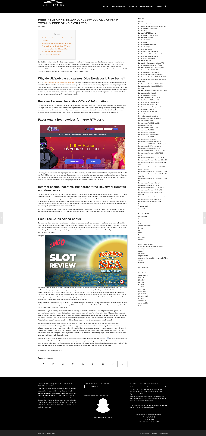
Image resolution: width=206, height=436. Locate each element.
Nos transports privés (147, 407)
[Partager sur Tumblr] (93, 364)
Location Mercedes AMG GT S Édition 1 (150, 65)
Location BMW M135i (145, 49)
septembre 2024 (143, 275)
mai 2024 (141, 284)
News (140, 235)
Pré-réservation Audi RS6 (146, 125)
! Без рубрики (142, 216)
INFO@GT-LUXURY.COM (151, 421)
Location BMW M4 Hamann (146, 58)
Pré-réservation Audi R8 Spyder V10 (149, 118)
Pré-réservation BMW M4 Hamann (149, 148)
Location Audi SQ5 (144, 47)
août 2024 (141, 277)
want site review (143, 267)
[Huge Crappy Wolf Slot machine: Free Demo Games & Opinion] (1, 218)
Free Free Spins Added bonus (51, 54)
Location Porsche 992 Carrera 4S (148, 100)
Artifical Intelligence (144, 225)
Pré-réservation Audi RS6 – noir (148, 128)
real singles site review (145, 249)
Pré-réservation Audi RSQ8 (146, 132)
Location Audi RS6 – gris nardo (148, 35)
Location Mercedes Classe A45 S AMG (150, 74)
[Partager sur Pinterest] (73, 364)
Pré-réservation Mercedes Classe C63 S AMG (152, 171)
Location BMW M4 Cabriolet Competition (151, 54)
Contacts (141, 21)
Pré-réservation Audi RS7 (146, 130)
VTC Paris (141, 208)
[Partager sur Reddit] (112, 364)
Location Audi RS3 (144, 31)
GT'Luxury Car (92, 387)
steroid (140, 260)
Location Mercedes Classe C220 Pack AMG (152, 77)
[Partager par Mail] (122, 364)
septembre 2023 (143, 303)
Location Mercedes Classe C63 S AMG (150, 84)
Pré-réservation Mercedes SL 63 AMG (150, 190)
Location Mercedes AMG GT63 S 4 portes (151, 68)
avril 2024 (141, 287)
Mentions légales (143, 114)
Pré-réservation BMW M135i (147, 139)
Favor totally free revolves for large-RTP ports (56, 46)
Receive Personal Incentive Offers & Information (57, 43)
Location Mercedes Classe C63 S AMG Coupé (152, 91)
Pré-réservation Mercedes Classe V (149, 185)
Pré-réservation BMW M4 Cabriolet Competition (153, 144)
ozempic (141, 239)
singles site (141, 253)
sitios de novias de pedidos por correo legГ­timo (153, 258)
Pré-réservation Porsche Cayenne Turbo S (151, 197)
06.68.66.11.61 (149, 419)
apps (139, 223)
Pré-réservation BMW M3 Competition (150, 141)
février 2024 (142, 291)
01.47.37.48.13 (150, 417)
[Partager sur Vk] (103, 364)
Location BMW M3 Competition (148, 51)
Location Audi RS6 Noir (145, 38)
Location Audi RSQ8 (144, 42)
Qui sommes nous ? (144, 204)
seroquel (141, 251)
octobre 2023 (142, 301)
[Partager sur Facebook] (43, 364)
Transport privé (143, 206)
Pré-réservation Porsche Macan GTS (149, 199)
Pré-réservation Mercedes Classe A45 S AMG (152, 160)
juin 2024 (141, 282)
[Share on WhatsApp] (63, 364)
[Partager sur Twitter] (53, 364)
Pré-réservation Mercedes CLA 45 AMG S (151, 157)
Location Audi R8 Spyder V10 (147, 28)
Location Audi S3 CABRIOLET (147, 44)
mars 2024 (141, 289)
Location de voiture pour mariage (148, 405)
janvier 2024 (142, 294)
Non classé (41, 26)
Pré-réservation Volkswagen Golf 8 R (149, 201)
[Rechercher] (166, 6)
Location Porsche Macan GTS (147, 104)
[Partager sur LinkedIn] (83, 364)
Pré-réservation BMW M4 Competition (150, 146)
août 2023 (141, 305)
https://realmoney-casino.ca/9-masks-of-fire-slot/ (59, 82)
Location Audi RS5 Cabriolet (147, 33)
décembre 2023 (143, 296)
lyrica (140, 232)
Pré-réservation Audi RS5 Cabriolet (149, 123)
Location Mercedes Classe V (147, 95)
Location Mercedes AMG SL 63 (148, 70)
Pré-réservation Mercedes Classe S (149, 183)
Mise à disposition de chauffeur (148, 116)
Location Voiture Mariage (146, 109)
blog (139, 230)
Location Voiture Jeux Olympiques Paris (150, 107)
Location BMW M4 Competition (148, 56)
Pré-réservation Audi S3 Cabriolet (148, 134)
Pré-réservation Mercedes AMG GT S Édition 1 (152, 151)
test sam (141, 262)
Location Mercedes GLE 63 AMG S (149, 98)
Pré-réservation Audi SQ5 (146, 137)
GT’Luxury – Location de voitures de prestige (152, 26)
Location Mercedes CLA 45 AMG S (149, 72)
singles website (143, 256)
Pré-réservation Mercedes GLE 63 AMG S (151, 187)
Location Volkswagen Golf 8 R (147, 111)
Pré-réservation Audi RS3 (146, 121)
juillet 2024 (141, 280)
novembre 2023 (143, 298)
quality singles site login (145, 244)
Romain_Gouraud (56, 350)
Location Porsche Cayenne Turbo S (149, 102)
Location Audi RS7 (144, 40)
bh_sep (140, 228)
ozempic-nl (141, 242)
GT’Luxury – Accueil (144, 24)
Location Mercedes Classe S (147, 93)
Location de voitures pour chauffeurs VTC (151, 63)
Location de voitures (144, 61)
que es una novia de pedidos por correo (150, 246)
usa (139, 265)
